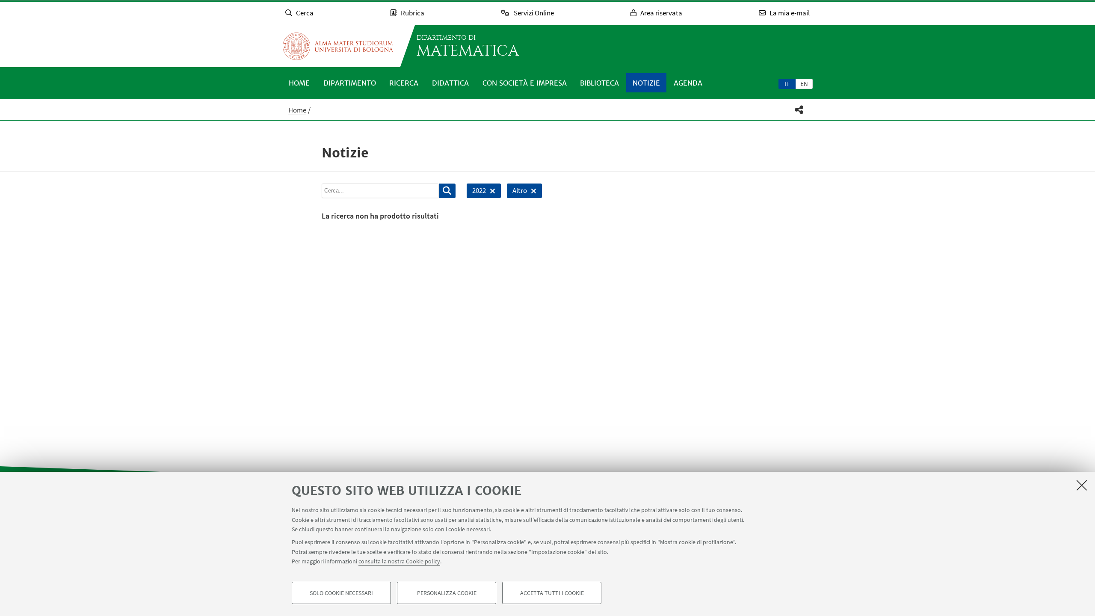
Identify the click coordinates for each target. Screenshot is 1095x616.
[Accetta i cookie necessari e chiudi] (1082, 485)
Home (299, 83)
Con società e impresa (524, 83)
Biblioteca (599, 83)
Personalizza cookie (446, 593)
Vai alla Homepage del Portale (338, 46)
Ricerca (403, 83)
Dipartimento (349, 83)
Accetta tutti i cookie (552, 593)
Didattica (450, 83)
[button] (799, 109)
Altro (517, 192)
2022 (476, 192)
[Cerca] (447, 191)
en (804, 84)
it (787, 84)
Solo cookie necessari (341, 593)
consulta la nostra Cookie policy (399, 561)
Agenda (688, 83)
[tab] (787, 83)
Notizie (646, 83)
